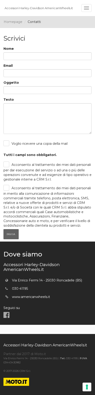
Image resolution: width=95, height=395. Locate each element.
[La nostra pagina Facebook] (6, 315)
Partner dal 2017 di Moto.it (24, 354)
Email (8, 66)
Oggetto (11, 83)
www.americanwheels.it (31, 297)
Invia (11, 234)
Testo (8, 99)
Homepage (13, 22)
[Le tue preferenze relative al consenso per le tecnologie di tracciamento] (87, 387)
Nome (8, 49)
